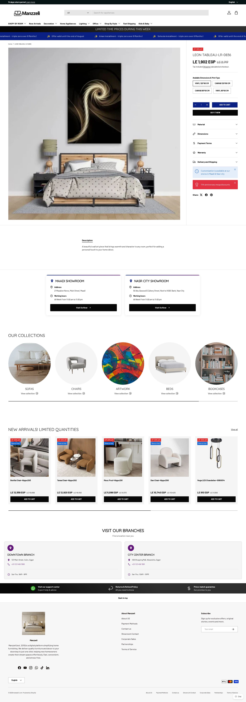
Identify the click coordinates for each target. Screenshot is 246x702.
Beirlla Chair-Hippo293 (20, 480)
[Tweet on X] (201, 194)
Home (10, 44)
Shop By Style (111, 23)
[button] (236, 13)
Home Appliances (68, 23)
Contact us (126, 628)
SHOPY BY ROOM (15, 23)
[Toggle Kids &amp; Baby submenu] (151, 23)
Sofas (29, 389)
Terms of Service (129, 649)
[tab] (87, 240)
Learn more (31, 2)
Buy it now (215, 112)
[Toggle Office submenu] (100, 23)
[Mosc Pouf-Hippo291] (123, 457)
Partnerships (127, 644)
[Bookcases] (216, 363)
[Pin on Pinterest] (211, 194)
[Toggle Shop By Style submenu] (119, 23)
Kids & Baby (144, 23)
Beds (169, 389)
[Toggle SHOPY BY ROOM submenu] (25, 23)
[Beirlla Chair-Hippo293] (29, 457)
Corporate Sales (128, 639)
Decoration (49, 23)
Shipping (206, 67)
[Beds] (169, 363)
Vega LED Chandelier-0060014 (211, 480)
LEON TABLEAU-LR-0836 (23, 44)
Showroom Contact (130, 634)
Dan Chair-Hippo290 (160, 480)
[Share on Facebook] (206, 194)
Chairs (76, 389)
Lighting (83, 23)
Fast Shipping (129, 23)
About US (125, 618)
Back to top (123, 598)
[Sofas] (29, 363)
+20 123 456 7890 (18, 564)
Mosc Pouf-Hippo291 (113, 480)
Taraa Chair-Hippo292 (67, 480)
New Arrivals (35, 23)
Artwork (123, 389)
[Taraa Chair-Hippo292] (76, 457)
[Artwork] (123, 363)
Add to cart (224, 105)
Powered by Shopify (29, 693)
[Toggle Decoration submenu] (56, 23)
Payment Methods (129, 623)
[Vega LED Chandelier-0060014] (216, 457)
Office (95, 23)
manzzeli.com (17, 693)
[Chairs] (76, 363)
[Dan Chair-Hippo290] (170, 457)
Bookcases (216, 389)
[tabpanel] (123, 248)
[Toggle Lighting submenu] (88, 23)
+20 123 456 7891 (138, 564)
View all (234, 429)
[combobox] (136, 13)
